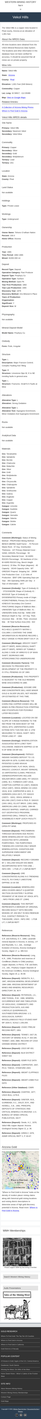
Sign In (20, 5)
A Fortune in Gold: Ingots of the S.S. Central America (20, 1361)
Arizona (11, 75)
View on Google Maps (16, 98)
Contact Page (6, 1397)
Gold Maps (5, 1401)
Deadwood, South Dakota (10, 1365)
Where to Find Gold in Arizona (14, 111)
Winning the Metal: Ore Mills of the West (15, 1369)
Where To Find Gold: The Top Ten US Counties (17, 1336)
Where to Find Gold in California (12, 1344)
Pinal (12, 80)
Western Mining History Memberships (14, 1393)
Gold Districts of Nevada (9, 1349)
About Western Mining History (11, 1388)
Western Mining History (20, 2)
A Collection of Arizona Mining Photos (17, 107)
